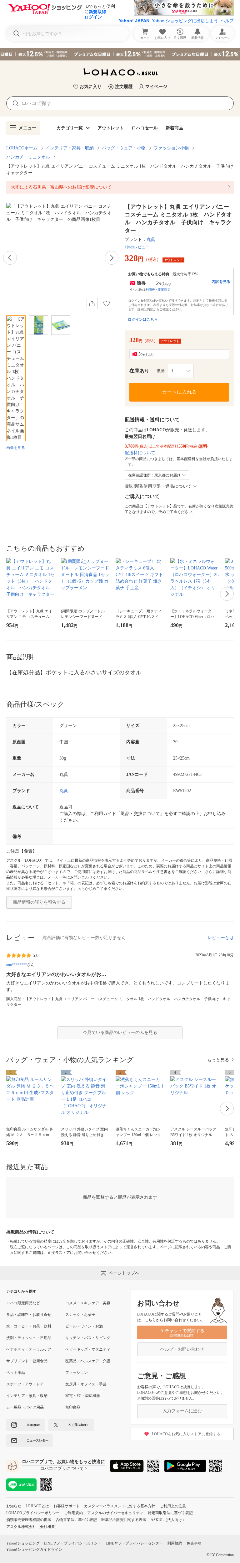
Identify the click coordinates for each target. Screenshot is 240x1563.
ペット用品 (15, 1372)
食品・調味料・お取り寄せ (28, 1314)
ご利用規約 (73, 1513)
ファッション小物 (171, 148)
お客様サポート (66, 1506)
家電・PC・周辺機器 (82, 1396)
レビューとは (221, 937)
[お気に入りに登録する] (106, 303)
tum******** (16, 965)
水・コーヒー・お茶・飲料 (28, 1326)
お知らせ (13, 1506)
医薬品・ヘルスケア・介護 (87, 1361)
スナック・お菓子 (80, 1314)
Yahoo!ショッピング (23, 1543)
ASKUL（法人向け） (168, 1520)
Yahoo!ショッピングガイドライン (34, 1549)
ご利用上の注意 (173, 1506)
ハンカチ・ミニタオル (28, 157)
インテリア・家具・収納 (70, 148)
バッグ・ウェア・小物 (124, 148)
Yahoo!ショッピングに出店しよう (185, 20)
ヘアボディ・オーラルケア (28, 1349)
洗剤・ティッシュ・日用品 (28, 1338)
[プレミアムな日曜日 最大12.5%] (120, 54)
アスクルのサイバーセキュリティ (115, 1513)
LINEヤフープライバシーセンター (134, 1543)
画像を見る (15, 447)
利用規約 (174, 1543)
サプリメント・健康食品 (27, 1361)
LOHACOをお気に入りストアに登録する (186, 1434)
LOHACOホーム (22, 148)
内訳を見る (221, 281)
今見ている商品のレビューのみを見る (120, 1032)
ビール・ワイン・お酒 (84, 1326)
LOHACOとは (37, 1506)
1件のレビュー (137, 247)
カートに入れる (179, 392)
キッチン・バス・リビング (87, 1338)
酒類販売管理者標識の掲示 (28, 1520)
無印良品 (72, 1407)
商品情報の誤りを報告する (39, 902)
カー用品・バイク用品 (25, 1407)
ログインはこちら (143, 319)
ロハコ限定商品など (23, 1303)
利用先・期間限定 (158, 289)
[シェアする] (92, 303)
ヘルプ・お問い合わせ (182, 1349)
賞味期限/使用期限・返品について (158, 486)
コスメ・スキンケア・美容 (87, 1303)
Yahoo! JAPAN (134, 20)
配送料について (140, 452)
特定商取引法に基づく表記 (170, 1513)
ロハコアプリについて (62, 1468)
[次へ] (111, 258)
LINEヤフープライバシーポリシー (72, 1543)
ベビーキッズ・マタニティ (87, 1349)
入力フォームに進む (182, 1411)
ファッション (76, 1372)
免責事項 (194, 1543)
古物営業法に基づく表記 (76, 1520)
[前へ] (10, 258)
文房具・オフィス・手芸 (86, 1384)
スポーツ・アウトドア (25, 1384)
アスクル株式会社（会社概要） (32, 1526)
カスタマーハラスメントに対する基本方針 (119, 1506)
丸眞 (151, 239)
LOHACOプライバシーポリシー (33, 1513)
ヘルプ (227, 20)
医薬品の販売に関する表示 (123, 1520)
